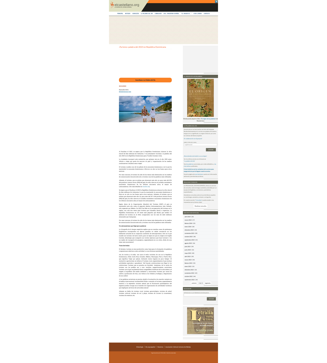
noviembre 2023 (189, 233)
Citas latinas (198, 13)
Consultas (135, 13)
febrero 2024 (188, 223)
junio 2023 (188, 250)
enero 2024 (188, 226)
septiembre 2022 (190, 279)
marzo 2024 (188, 220)
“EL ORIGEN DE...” (186, 13)
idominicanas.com (125, 92)
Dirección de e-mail (190, 142)
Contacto (207, 13)
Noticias (127, 13)
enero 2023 (188, 266)
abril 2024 (188, 216)
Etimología (158, 13)
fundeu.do (146, 186)
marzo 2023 (188, 260)
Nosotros (160, 347)
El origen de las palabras (208, 118)
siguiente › (208, 283)
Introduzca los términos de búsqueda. (196, 293)
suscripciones (199, 174)
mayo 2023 (188, 253)
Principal (120, 13)
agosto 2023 (188, 243)
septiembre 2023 (190, 240)
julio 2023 (187, 246)
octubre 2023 (189, 236)
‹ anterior (194, 283)
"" (189, 161)
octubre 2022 (189, 276)
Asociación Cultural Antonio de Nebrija (178, 347)
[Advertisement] (163, 30)
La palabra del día (147, 13)
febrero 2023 (188, 263)
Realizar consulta (200, 206)
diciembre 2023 (189, 230)
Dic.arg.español (150, 347)
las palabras (189, 164)
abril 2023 (188, 256)
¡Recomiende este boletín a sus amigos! (195, 156)
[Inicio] (129, 6)
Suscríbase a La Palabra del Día (145, 80)
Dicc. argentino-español (171, 13)
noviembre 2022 (189, 273)
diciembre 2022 (189, 269)
